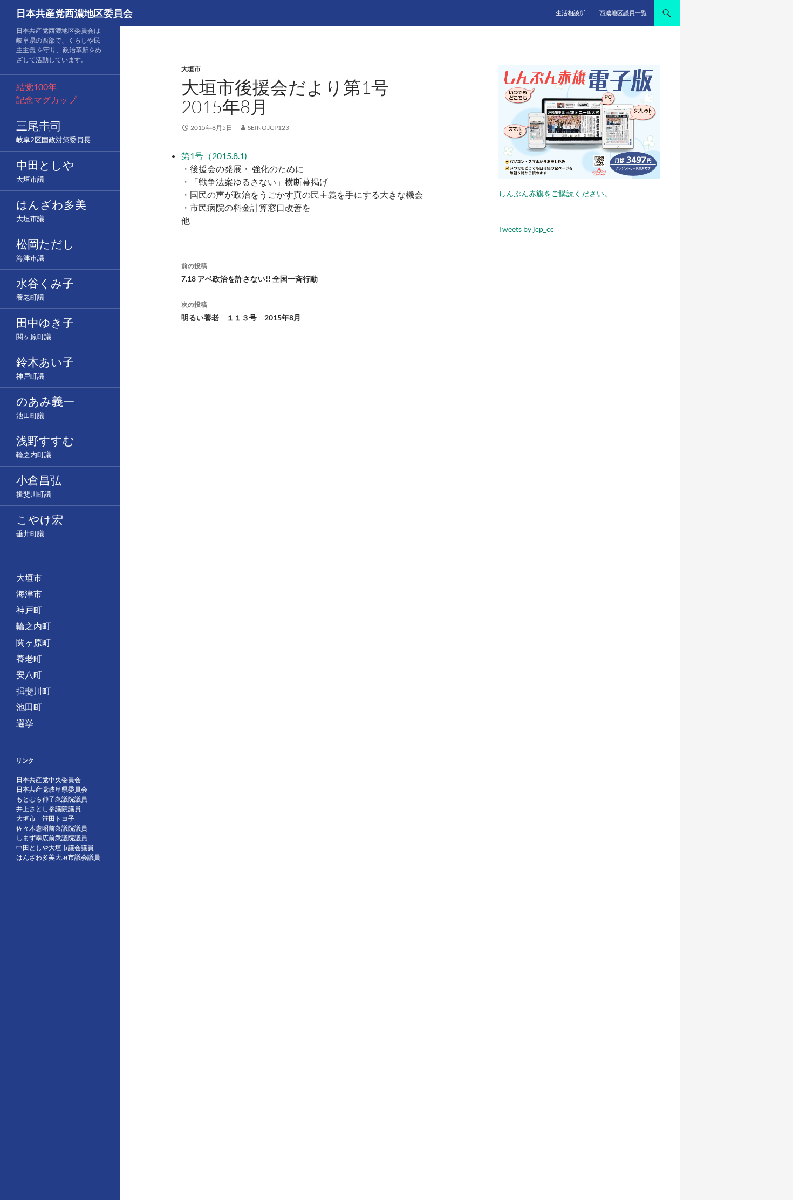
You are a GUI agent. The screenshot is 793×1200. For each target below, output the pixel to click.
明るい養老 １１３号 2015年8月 (241, 311)
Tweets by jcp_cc (526, 229)
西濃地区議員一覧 (623, 12)
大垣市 (191, 69)
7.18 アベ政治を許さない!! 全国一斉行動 (249, 272)
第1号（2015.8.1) (214, 155)
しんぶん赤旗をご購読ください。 (555, 193)
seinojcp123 (268, 128)
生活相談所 (570, 12)
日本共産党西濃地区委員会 (74, 13)
